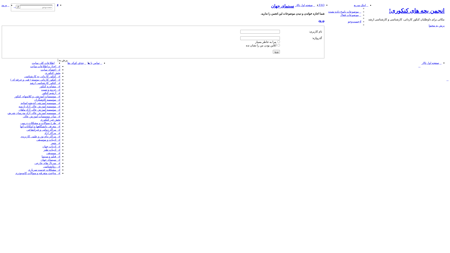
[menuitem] (344, 11)
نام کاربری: (315, 31)
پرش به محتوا (437, 25)
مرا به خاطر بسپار (266, 41)
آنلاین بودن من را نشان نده (261, 45)
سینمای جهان (282, 6)
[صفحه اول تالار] (447, 4)
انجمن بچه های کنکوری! (417, 10)
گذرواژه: (317, 38)
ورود (321, 20)
